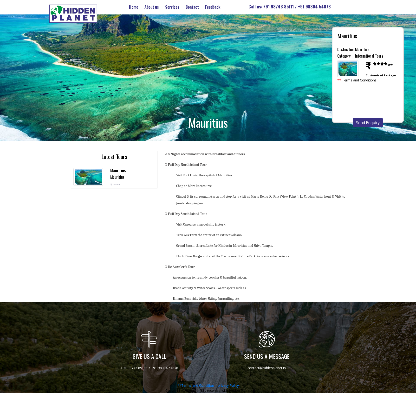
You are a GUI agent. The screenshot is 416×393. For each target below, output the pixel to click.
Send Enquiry (368, 122)
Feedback (212, 7)
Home (133, 7)
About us (151, 7)
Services (172, 7)
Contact (192, 7)
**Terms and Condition (195, 385)
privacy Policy (228, 385)
